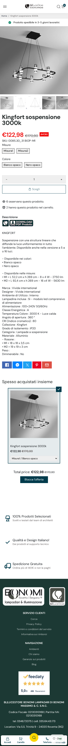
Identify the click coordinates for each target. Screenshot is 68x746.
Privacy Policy (34, 624)
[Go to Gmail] (47, 364)
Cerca (34, 619)
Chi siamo (34, 654)
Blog (34, 664)
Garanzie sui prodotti (34, 659)
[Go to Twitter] (27, 364)
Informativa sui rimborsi (34, 634)
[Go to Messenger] (17, 364)
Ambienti (34, 649)
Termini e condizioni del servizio (34, 629)
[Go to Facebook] (7, 364)
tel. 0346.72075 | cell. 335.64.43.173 (34, 721)
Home (4, 16)
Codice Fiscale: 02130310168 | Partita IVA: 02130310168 (34, 713)
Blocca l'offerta (34, 479)
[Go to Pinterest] (36, 364)
